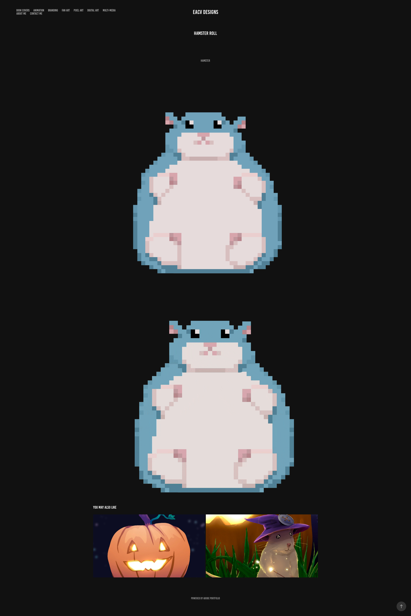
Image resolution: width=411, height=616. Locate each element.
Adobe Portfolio (211, 598)
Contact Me (36, 13)
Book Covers (23, 10)
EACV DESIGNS (205, 12)
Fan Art (66, 10)
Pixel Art (78, 10)
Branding (53, 10)
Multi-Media (109, 10)
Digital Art (93, 10)
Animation (38, 10)
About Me (21, 13)
